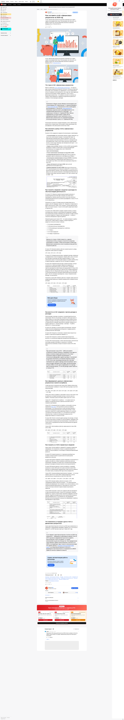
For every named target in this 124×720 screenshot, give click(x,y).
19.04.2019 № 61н (57, 63)
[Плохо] (61, 575)
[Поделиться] (51, 27)
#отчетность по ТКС (67, 576)
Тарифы (14, 4)
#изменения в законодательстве (67, 578)
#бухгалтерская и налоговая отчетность (52, 578)
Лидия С (47, 631)
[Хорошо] (56, 575)
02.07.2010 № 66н (52, 106)
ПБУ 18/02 (53, 406)
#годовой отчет (75, 576)
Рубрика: (47, 580)
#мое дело (76, 578)
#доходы (61, 576)
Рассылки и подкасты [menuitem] (4, 35)
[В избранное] (49, 27)
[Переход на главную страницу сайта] (3, 4)
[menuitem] (5, 7)
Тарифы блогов (3, 718)
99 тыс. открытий (48, 582)
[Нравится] (48, 27)
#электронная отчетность (54, 576)
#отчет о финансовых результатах (51, 579)
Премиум (9, 4)
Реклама (8, 717)
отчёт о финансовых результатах (62, 87)
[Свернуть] (122, 719)
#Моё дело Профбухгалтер (64, 579)
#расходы (47, 576)
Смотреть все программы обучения (62, 623)
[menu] (6, 18)
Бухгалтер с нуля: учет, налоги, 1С (44, 613)
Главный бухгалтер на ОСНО (60, 613)
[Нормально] (58, 575)
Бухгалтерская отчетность (54, 580)
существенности (67, 108)
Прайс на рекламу (3, 717)
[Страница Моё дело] (46, 12)
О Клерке (19, 4)
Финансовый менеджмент (76, 613)
